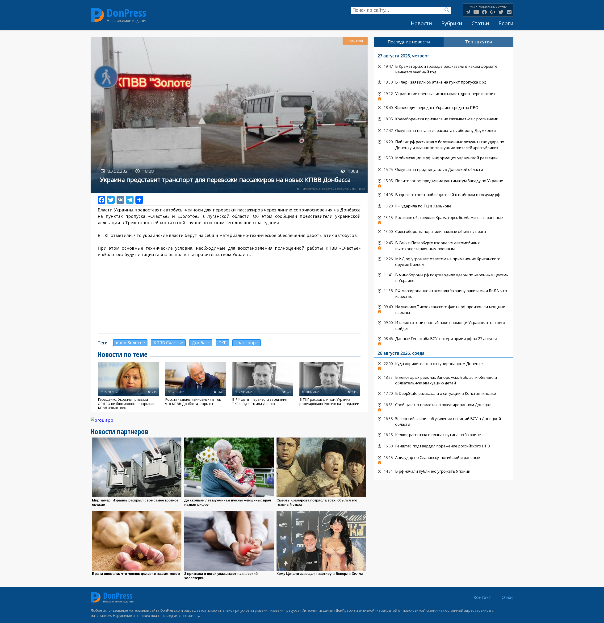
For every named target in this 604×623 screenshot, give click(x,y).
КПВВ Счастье (168, 342)
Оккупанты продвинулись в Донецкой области (443, 169)
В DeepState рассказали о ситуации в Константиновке (443, 393)
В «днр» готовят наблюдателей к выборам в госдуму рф (443, 195)
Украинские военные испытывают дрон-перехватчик (443, 95)
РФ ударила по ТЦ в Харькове (443, 206)
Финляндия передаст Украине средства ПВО (443, 108)
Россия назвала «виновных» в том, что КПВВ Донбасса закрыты (195, 386)
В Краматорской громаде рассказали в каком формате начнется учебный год (443, 68)
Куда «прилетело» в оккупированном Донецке (443, 365)
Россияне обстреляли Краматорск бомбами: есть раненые (443, 219)
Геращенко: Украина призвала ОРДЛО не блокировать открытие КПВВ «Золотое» (128, 386)
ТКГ (222, 342)
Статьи (480, 23)
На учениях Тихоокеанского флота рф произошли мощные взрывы (443, 309)
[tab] (409, 42)
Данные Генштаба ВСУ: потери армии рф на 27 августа (443, 340)
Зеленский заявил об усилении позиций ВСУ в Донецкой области (443, 421)
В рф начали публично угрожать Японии (443, 471)
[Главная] (97, 15)
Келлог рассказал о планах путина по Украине (443, 435)
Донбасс (201, 342)
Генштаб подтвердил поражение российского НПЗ (443, 446)
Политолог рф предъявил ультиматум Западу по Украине (443, 182)
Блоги (506, 23)
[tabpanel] (443, 263)
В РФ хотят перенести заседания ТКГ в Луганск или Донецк (262, 386)
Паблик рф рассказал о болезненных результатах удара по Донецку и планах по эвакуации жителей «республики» (443, 144)
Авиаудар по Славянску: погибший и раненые (443, 459)
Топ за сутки (478, 42)
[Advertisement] (229, 295)
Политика (355, 40)
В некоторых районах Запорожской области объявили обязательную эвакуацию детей (443, 379)
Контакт (482, 597)
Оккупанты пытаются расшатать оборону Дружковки (443, 131)
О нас (507, 597)
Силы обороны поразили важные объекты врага (443, 232)
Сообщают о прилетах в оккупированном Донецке (443, 406)
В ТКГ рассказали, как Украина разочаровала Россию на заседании (329, 386)
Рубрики (451, 23)
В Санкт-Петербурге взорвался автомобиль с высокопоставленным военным (443, 245)
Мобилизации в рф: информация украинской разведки (443, 158)
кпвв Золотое (130, 342)
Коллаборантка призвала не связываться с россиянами (443, 119)
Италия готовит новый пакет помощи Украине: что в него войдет (443, 325)
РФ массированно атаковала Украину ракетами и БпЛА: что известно (443, 293)
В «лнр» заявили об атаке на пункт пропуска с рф (443, 82)
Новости (421, 23)
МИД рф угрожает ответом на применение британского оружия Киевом (443, 261)
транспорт (246, 342)
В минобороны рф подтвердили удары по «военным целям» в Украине (443, 277)
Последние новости (409, 42)
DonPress (126, 12)
